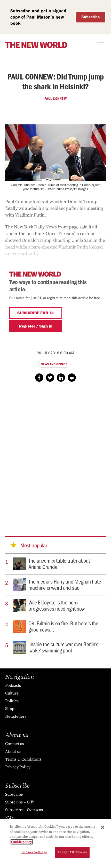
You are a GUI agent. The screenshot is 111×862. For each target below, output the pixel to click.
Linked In (61, 377)
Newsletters (15, 716)
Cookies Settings (34, 852)
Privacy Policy (17, 767)
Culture (12, 693)
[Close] (102, 827)
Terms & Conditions (23, 759)
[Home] (36, 45)
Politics (11, 701)
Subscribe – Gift (19, 802)
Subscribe (91, 16)
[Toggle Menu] (101, 45)
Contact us (14, 743)
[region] (55, 840)
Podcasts (13, 685)
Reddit (72, 377)
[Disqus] (55, 453)
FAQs (9, 817)
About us (13, 751)
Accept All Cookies (72, 852)
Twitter (50, 377)
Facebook (39, 377)
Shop (9, 708)
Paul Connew (55, 98)
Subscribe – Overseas (24, 809)
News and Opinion (54, 364)
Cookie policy (21, 842)
